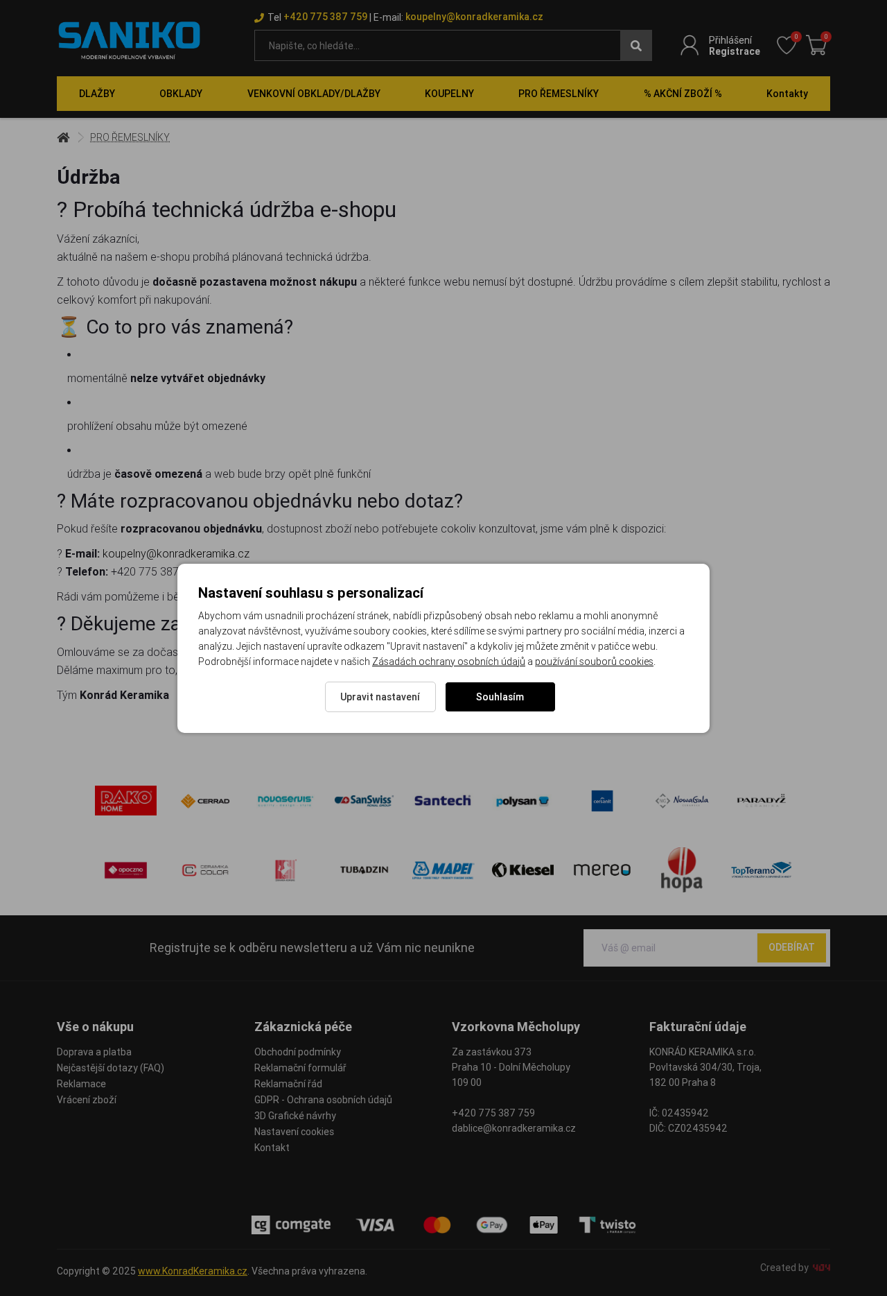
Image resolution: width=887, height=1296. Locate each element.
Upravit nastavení (380, 697)
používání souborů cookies (594, 661)
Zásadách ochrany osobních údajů (448, 661)
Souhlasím (500, 697)
